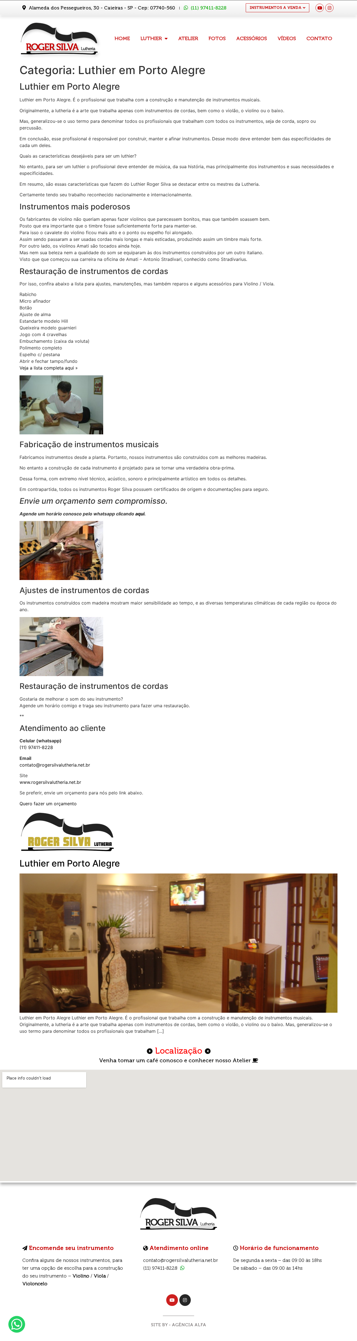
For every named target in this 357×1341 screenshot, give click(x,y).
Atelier (188, 38)
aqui (139, 514)
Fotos (217, 38)
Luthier (151, 38)
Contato (319, 38)
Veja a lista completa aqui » (49, 368)
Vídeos (287, 38)
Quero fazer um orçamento (48, 803)
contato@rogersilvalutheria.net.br (55, 765)
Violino (81, 1276)
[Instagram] (329, 8)
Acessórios (251, 38)
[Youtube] (319, 8)
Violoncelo (34, 1283)
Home (122, 38)
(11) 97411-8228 (208, 8)
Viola (100, 1276)
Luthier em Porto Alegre (70, 863)
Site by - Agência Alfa (178, 1324)
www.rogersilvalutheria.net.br (50, 782)
